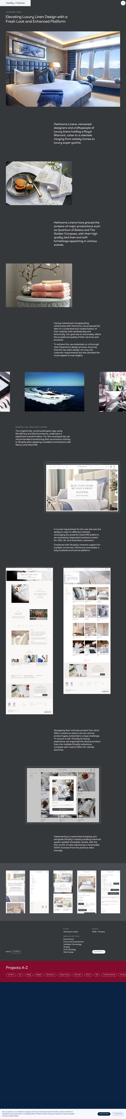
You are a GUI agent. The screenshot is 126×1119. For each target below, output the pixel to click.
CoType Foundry (64, 974)
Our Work (16, 951)
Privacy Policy (118, 1114)
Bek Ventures (50, 974)
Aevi (20, 974)
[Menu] (123, 3)
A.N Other (11, 974)
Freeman (20, 3)
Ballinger (38, 974)
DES (97, 974)
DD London (77, 974)
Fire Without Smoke (109, 974)
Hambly (10, 3)
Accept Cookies (104, 1114)
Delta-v (88, 974)
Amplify (29, 974)
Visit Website (98, 951)
